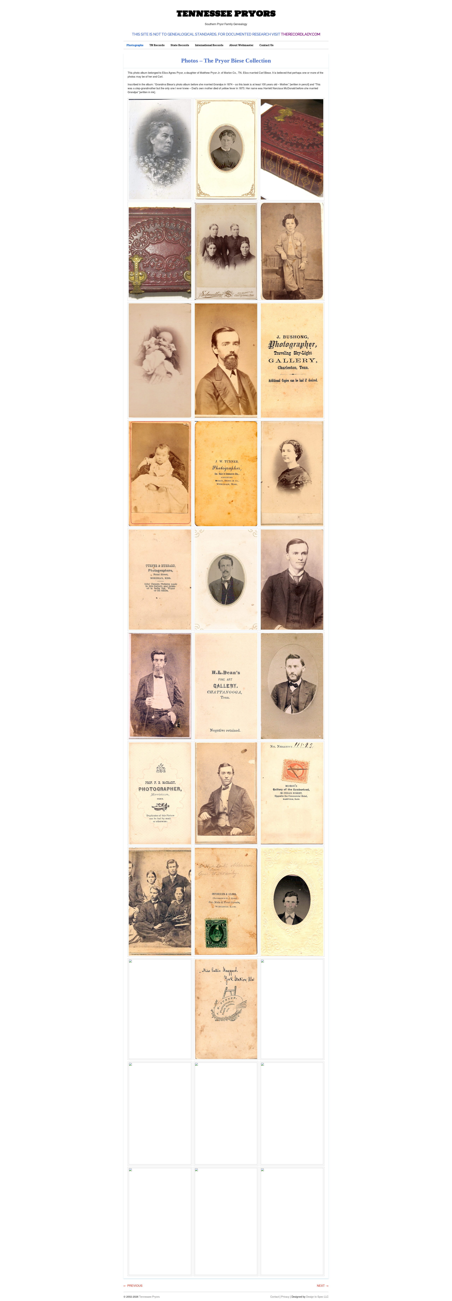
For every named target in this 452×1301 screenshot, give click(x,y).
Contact (274, 1296)
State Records (180, 45)
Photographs (135, 45)
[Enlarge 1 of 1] (187, 102)
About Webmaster (241, 45)
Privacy (285, 1296)
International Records (209, 45)
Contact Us (266, 45)
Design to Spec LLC (317, 1296)
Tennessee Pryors (226, 13)
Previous (132, 1285)
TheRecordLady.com (300, 34)
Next (323, 1285)
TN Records (157, 45)
